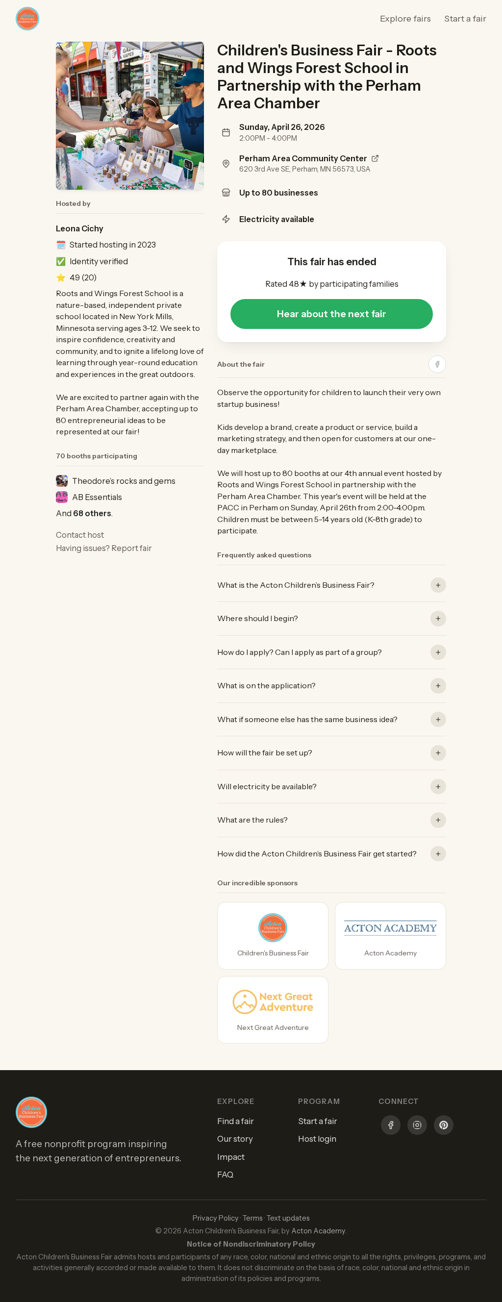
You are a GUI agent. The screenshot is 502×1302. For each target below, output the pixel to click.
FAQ (225, 1174)
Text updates (288, 1218)
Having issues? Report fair (104, 548)
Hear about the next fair (331, 314)
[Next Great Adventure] (273, 1009)
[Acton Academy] (390, 935)
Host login (317, 1139)
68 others (92, 513)
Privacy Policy (216, 1218)
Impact (231, 1157)
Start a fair (465, 18)
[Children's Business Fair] (273, 935)
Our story (235, 1139)
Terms (252, 1218)
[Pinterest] (443, 1126)
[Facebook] (390, 1126)
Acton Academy (318, 1231)
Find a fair (235, 1121)
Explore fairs (405, 18)
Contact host (80, 535)
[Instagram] (417, 1126)
